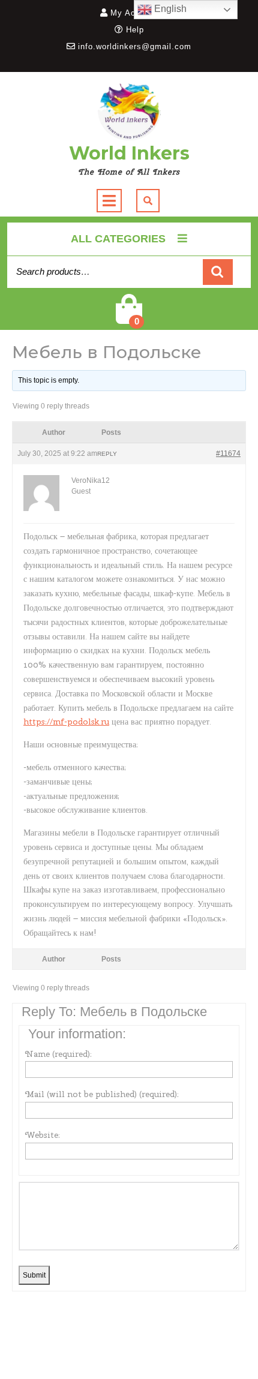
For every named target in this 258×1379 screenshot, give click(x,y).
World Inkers (129, 153)
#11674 (228, 453)
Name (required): (58, 1053)
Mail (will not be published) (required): (102, 1094)
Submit (34, 1275)
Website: (42, 1134)
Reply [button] (107, 453)
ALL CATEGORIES (118, 239)
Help (135, 29)
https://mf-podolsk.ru (66, 721)
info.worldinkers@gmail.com (134, 46)
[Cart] (129, 317)
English (169, 9)
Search (218, 272)
